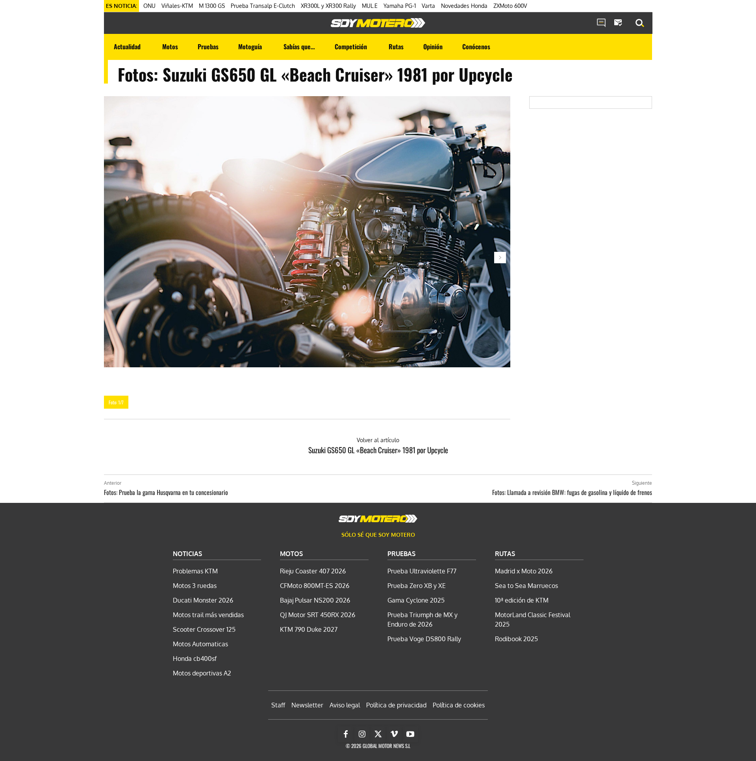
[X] (378, 734)
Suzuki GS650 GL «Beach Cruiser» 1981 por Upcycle (378, 449)
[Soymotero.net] (378, 23)
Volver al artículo (378, 440)
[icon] (601, 23)
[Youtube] (410, 734)
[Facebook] (346, 734)
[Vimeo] (394, 734)
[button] (639, 23)
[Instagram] (362, 734)
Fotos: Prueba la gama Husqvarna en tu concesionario (166, 492)
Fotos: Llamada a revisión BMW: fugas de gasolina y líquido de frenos (572, 492)
